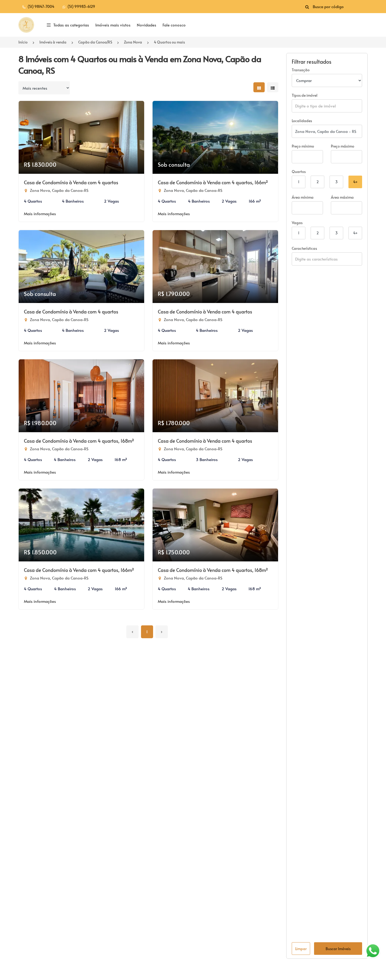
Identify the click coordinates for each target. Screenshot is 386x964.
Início (23, 42)
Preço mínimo (303, 146)
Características (304, 248)
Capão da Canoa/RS (95, 42)
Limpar (301, 948)
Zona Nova (133, 42)
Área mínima (303, 197)
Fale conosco (174, 25)
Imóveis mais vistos (113, 25)
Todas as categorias (71, 25)
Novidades (146, 25)
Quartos (299, 171)
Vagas (297, 222)
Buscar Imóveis (338, 948)
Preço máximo (342, 146)
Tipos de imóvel (304, 95)
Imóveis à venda (52, 42)
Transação (301, 69)
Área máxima (342, 197)
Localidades (302, 120)
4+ (355, 181)
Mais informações (40, 213)
